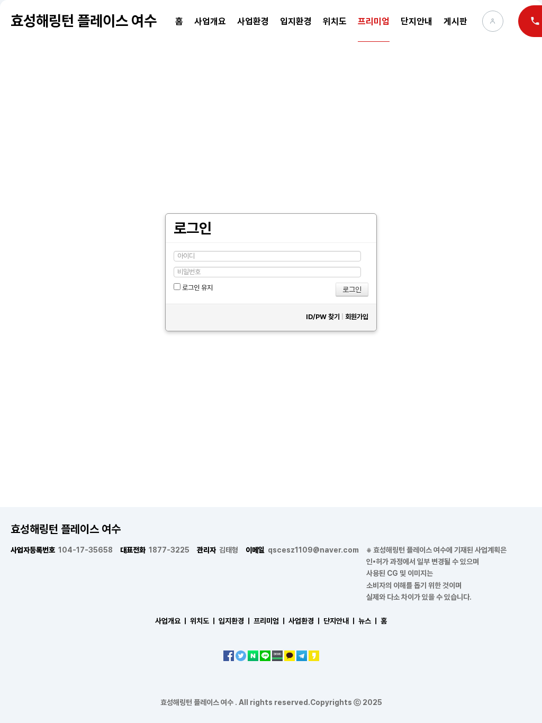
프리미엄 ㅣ (270, 621)
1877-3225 (154, 550)
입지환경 (296, 21)
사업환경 (253, 21)
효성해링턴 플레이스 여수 (84, 21)
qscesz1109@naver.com (302, 550)
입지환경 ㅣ (235, 621)
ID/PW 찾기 (323, 317)
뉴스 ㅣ (368, 621)
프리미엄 (374, 21)
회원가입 (356, 317)
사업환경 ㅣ (305, 621)
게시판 (455, 21)
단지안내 (416, 21)
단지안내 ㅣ (340, 621)
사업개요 (210, 21)
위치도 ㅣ (203, 621)
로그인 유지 (196, 288)
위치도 (335, 21)
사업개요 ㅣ (171, 621)
